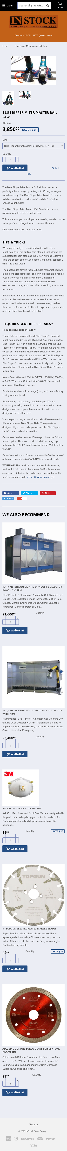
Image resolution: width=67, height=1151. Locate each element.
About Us (34, 1124)
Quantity (6, 153)
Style (4, 139)
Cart (60, 7)
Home (5, 45)
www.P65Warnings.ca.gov (40, 477)
